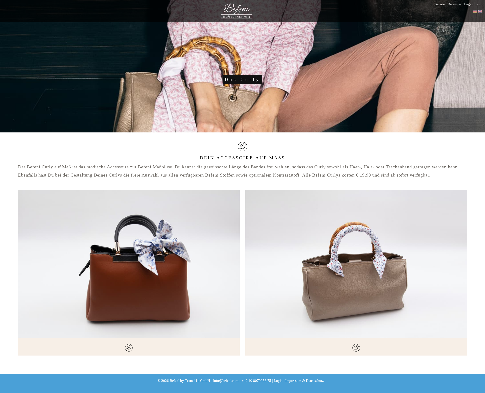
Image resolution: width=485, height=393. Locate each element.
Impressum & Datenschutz (304, 381)
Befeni (453, 4)
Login (468, 4)
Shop (479, 4)
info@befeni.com (226, 381)
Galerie (439, 4)
